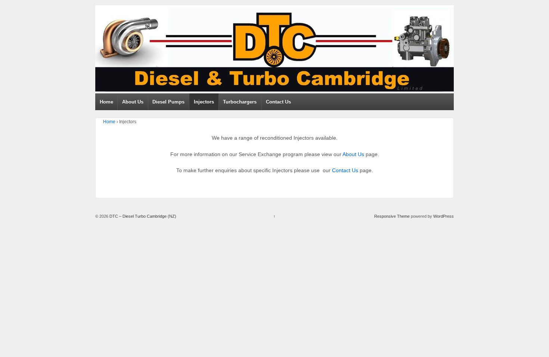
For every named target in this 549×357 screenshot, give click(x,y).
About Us (132, 102)
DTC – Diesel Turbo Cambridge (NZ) (142, 216)
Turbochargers (240, 102)
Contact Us (278, 102)
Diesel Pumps (168, 102)
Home (106, 102)
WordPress (443, 216)
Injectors (204, 102)
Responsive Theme (392, 216)
